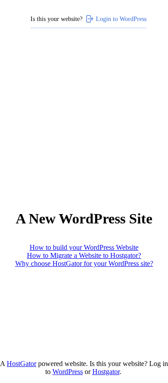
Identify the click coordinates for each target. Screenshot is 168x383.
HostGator (21, 363)
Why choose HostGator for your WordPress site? (84, 263)
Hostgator (106, 371)
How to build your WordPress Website (84, 247)
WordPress (67, 371)
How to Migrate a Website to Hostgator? (84, 255)
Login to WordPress (121, 18)
